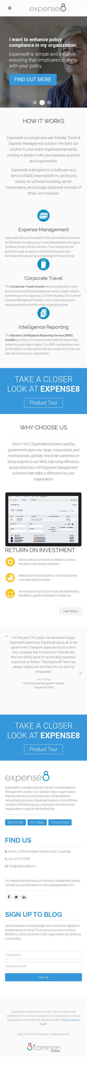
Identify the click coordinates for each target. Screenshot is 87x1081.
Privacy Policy (60, 822)
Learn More (70, 611)
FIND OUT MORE (32, 79)
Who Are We (15, 822)
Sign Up (43, 977)
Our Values (37, 822)
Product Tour (43, 403)
